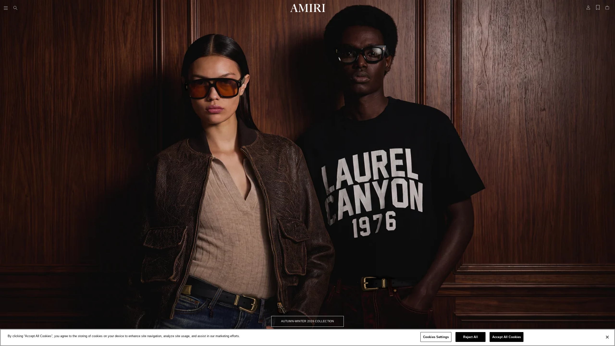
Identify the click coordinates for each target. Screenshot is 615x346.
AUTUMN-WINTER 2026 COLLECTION (307, 321)
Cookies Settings (436, 337)
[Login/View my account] (588, 9)
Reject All (470, 337)
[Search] (15, 8)
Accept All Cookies (506, 337)
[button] (6, 8)
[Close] (607, 337)
